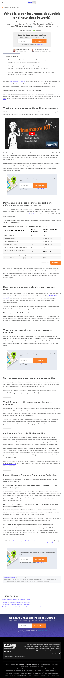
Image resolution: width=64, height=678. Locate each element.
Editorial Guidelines (9, 577)
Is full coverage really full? (21, 541)
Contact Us (11, 653)
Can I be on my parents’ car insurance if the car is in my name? (21, 607)
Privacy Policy (24, 666)
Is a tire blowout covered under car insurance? (16, 600)
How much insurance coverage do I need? (43, 542)
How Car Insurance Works (11, 7)
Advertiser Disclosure (20, 656)
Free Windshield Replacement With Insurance (16, 602)
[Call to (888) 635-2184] (61, 2)
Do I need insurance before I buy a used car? (16, 605)
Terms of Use (39, 44)
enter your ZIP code (9, 463)
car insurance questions (17, 81)
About (5, 653)
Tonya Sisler (25, 49)
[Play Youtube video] (32, 133)
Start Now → (56, 262)
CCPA (41, 666)
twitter (60, 653)
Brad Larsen (45, 49)
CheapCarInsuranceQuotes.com (26, 664)
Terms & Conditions (34, 666)
